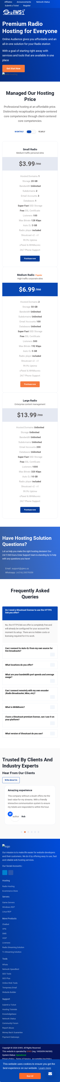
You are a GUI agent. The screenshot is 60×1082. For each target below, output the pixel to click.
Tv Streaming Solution (11, 952)
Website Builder (9, 992)
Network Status (43, 2)
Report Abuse (8, 1028)
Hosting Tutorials (9, 1009)
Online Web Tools (10, 983)
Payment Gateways (10, 1037)
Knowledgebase (9, 1014)
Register (26, 5)
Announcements (24, 2)
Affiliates (8, 2)
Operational (21, 1055)
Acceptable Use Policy (42, 1059)
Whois (5, 964)
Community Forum (10, 1023)
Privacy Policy (8, 1059)
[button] (21, 832)
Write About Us (11, 780)
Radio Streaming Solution (13, 947)
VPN (4, 929)
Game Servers (8, 902)
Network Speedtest (10, 969)
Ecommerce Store (10, 891)
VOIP (4, 938)
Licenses (6, 943)
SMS (4, 933)
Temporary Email (9, 987)
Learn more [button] (45, 1068)
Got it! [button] (30, 1076)
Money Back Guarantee (12, 1032)
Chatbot (5, 924)
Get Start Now (13, 68)
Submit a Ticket (12, 5)
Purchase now (30, 259)
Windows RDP (8, 907)
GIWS (29, 1051)
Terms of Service (23, 1059)
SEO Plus (6, 978)
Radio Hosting (8, 886)
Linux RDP (6, 912)
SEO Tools (6, 974)
